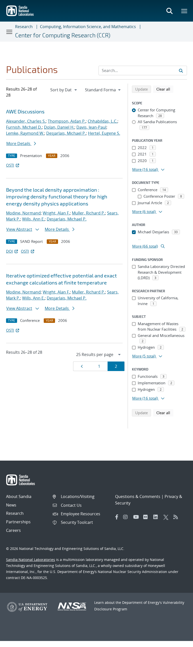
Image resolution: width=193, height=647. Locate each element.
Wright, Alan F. (56, 213)
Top (178, 641)
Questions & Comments (137, 496)
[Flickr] (147, 517)
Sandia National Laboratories (30, 559)
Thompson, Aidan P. (67, 121)
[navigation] (64, 90)
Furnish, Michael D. (24, 127)
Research (24, 26)
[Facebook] (117, 517)
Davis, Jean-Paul (91, 127)
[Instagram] (127, 517)
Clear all (164, 89)
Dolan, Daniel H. (59, 127)
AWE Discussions (25, 111)
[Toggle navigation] (9, 31)
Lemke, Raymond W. (25, 133)
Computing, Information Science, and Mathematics (88, 26)
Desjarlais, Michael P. (66, 133)
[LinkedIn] (157, 517)
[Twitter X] (167, 517)
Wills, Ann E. (33, 219)
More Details (18, 143)
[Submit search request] (181, 70)
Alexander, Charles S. (26, 121)
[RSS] (177, 517)
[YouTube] (137, 517)
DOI (9, 251)
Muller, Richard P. (88, 213)
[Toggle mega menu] (184, 10)
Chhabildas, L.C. (102, 121)
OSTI (10, 165)
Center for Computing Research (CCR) (62, 35)
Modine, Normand (23, 213)
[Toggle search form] (169, 10)
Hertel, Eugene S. (104, 133)
